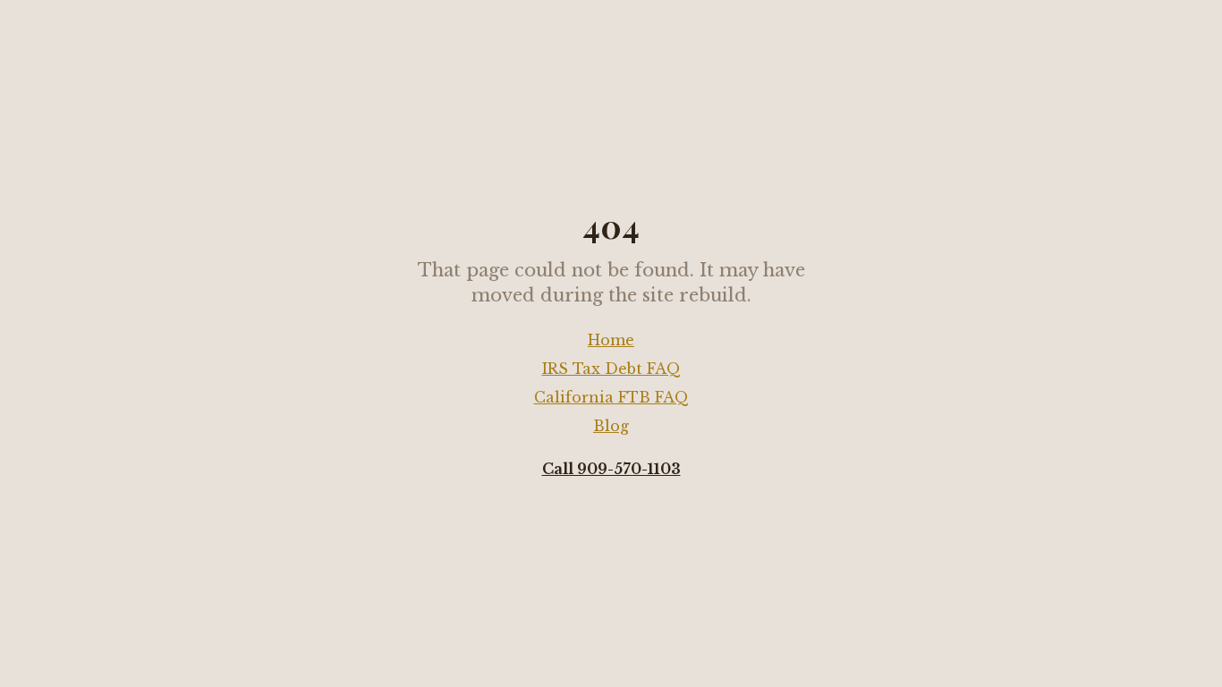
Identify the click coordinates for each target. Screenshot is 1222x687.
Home (611, 340)
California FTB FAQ (611, 397)
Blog (611, 426)
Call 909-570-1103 (611, 469)
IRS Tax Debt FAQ (611, 368)
